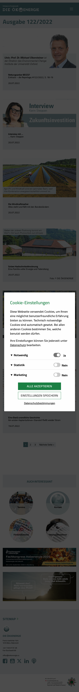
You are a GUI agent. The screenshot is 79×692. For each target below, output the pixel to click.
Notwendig (21, 355)
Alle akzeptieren (39, 386)
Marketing (20, 375)
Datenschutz (18, 345)
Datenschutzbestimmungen (39, 403)
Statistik (19, 365)
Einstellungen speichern (39, 395)
